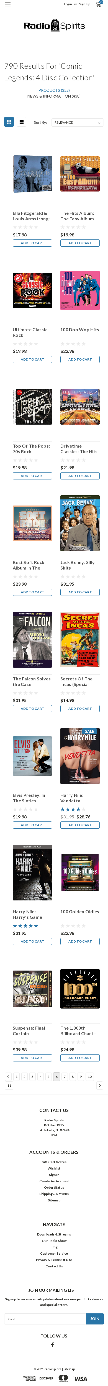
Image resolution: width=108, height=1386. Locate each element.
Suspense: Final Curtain (29, 1030)
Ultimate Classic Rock (30, 332)
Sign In (54, 1175)
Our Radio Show (54, 1241)
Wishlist (54, 1168)
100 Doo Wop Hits (79, 329)
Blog (54, 1247)
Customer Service (54, 1253)
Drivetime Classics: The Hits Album (79, 448)
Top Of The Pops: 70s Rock (31, 448)
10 (90, 1076)
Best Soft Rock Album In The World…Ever (29, 565)
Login (68, 4)
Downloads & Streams (54, 1234)
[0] (95, 4)
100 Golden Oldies (79, 911)
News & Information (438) (54, 96)
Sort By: (40, 122)
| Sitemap (68, 1369)
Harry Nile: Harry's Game (27, 914)
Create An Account (54, 1181)
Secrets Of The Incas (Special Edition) (76, 681)
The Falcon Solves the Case (32, 681)
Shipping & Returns (54, 1194)
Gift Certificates (54, 1162)
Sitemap (54, 1200)
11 (9, 1085)
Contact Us (54, 1266)
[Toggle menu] (7, 7)
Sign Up (84, 4)
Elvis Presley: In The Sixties (29, 797)
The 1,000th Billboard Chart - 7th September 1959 (78, 1030)
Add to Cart (32, 243)
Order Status (54, 1187)
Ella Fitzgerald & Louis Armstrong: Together (31, 215)
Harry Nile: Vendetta (71, 797)
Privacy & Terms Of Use (54, 1260)
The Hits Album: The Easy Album (77, 215)
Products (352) (54, 90)
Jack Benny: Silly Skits (77, 565)
